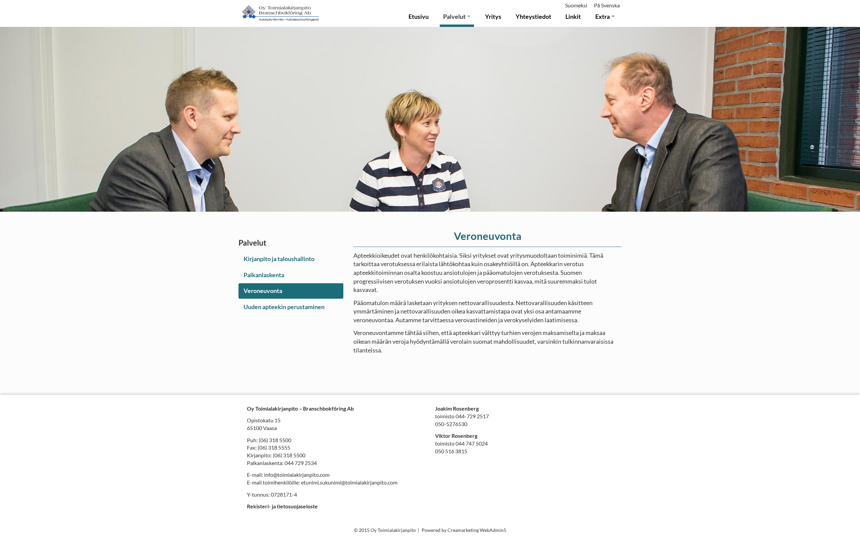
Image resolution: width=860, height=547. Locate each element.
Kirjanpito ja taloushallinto (279, 258)
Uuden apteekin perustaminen (284, 306)
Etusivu (418, 16)
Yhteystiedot (533, 16)
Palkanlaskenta (264, 275)
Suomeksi (576, 5)
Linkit (573, 16)
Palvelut (454, 16)
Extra (602, 16)
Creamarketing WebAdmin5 (476, 530)
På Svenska (607, 5)
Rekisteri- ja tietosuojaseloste (282, 506)
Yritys (493, 16)
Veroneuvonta (263, 290)
